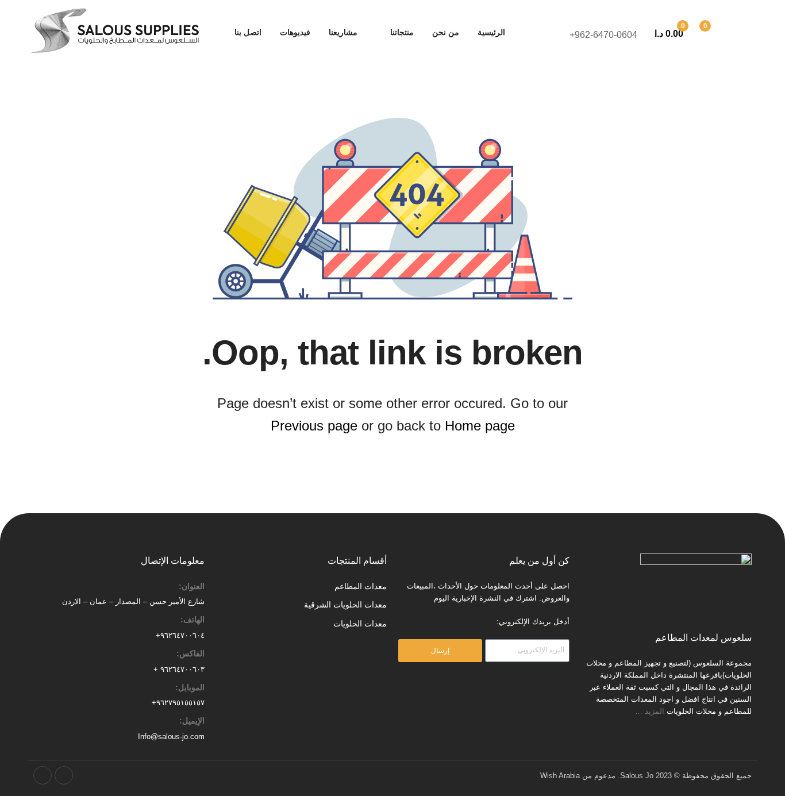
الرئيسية (491, 32)
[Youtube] (42, 775)
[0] (717, 32)
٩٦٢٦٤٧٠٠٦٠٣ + (179, 669)
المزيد (656, 711)
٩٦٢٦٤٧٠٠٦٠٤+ (180, 635)
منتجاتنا (402, 32)
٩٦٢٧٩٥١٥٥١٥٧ (180, 702)
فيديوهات (295, 32)
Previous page (314, 425)
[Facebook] (64, 775)
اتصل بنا (247, 32)
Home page (480, 425)
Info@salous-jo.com (171, 736)
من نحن (445, 32)
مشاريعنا (343, 32)
